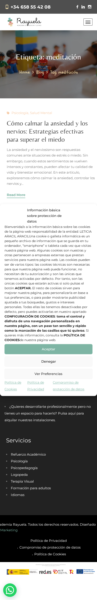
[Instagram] (89, 6)
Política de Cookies (50, 554)
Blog (40, 72)
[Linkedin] (83, 6)
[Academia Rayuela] (25, 22)
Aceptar (48, 349)
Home (24, 72)
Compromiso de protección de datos (50, 547)
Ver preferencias (48, 374)
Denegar (48, 361)
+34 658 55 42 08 (31, 7)
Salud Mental (41, 113)
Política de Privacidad (48, 540)
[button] (10, 590)
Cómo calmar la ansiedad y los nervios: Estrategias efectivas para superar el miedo (47, 131)
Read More (16, 195)
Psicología (20, 113)
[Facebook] (77, 6)
